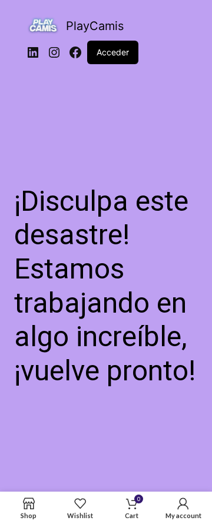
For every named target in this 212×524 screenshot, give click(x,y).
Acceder (113, 52)
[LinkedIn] (33, 52)
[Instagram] (54, 52)
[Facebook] (75, 52)
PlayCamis (95, 26)
